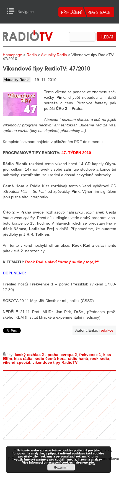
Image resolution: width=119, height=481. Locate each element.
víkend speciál (16, 362)
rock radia (99, 358)
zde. (92, 462)
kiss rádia (23, 358)
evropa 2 (69, 354)
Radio (32, 55)
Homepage (12, 55)
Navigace (12, 11)
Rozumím (61, 467)
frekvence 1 (90, 354)
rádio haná (78, 358)
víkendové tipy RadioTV (54, 362)
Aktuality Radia (54, 55)
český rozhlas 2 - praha (36, 354)
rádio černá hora (50, 358)
